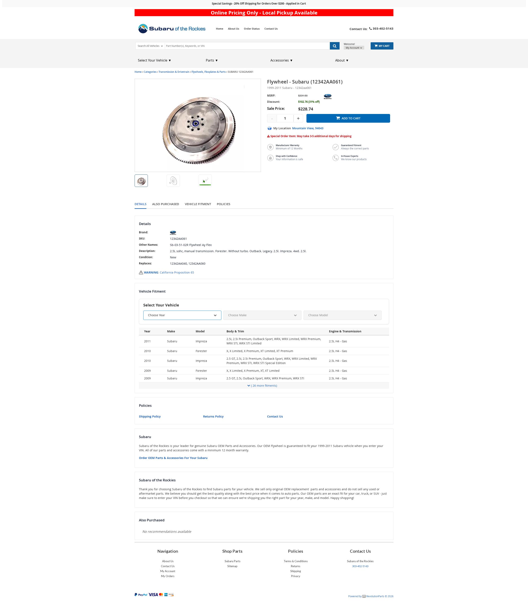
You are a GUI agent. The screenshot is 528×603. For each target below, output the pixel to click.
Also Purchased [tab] (165, 204)
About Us (233, 28)
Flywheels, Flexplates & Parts (209, 72)
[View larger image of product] (141, 180)
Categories (150, 72)
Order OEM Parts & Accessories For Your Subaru (173, 458)
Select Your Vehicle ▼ (154, 60)
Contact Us (271, 28)
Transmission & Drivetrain (174, 72)
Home (219, 28)
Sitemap (232, 566)
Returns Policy (213, 416)
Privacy (295, 576)
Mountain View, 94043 (307, 128)
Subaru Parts (232, 561)
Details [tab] (140, 204)
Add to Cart (351, 118)
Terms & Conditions (296, 561)
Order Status (252, 28)
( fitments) (264, 385)
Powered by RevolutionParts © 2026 (370, 596)
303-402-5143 (360, 566)
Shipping (295, 571)
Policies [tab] (223, 204)
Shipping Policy (150, 416)
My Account (353, 47)
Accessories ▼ (281, 60)
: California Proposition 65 (169, 272)
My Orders (167, 576)
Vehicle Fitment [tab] (198, 204)
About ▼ (342, 60)
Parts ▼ (212, 60)
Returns (295, 566)
